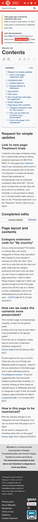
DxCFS (11, 297)
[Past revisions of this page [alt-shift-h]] (25, 59)
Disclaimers (7, 508)
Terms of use (8, 511)
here (10, 28)
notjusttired (7, 397)
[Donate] (31, 514)
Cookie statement (10, 518)
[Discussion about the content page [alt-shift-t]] (9, 59)
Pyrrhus (5, 349)
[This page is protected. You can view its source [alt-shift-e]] (20, 59)
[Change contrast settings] (31, 3)
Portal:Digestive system (12, 374)
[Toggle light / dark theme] (28, 3)
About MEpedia (8, 505)
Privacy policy (8, 501)
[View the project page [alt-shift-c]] (4, 59)
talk (17, 297)
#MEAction (12, 36)
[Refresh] (29, 59)
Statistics (6, 515)
